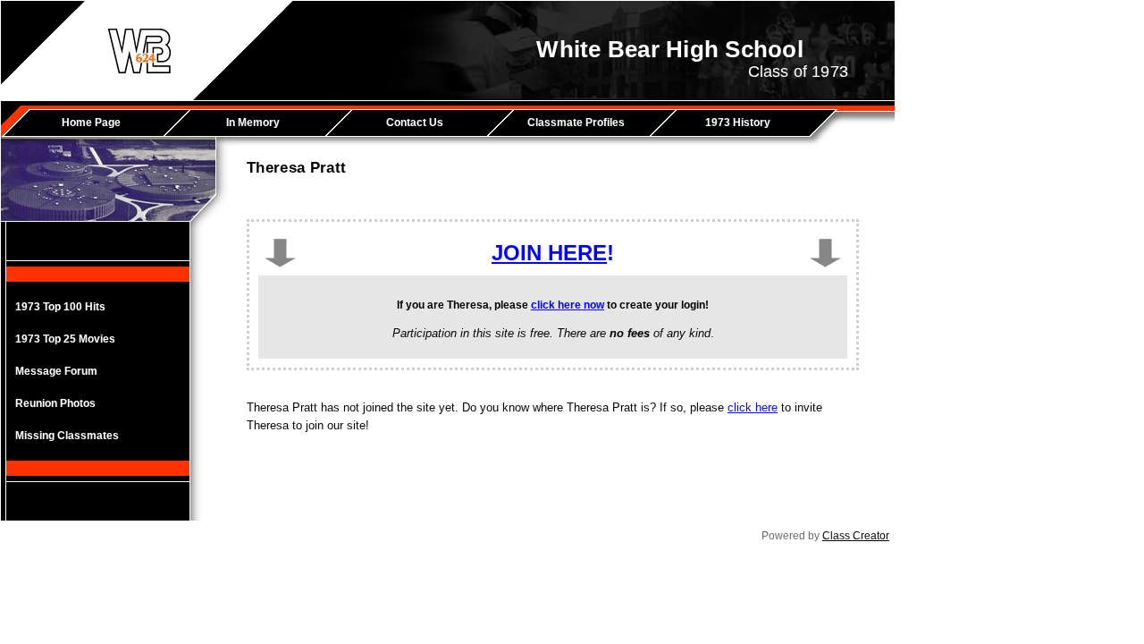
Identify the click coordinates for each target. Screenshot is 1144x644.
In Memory (253, 122)
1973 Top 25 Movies (65, 339)
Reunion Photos (55, 403)
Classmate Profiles (576, 122)
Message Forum (56, 371)
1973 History (737, 122)
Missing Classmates (67, 435)
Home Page (91, 122)
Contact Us (414, 122)
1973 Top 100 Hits (60, 307)
